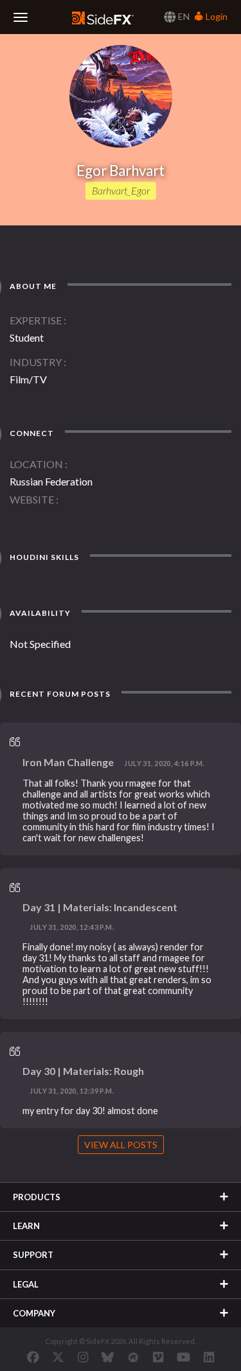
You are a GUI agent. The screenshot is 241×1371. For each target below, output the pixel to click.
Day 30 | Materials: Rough (83, 1071)
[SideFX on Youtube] (183, 1357)
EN (183, 16)
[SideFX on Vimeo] (158, 1357)
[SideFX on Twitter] (58, 1357)
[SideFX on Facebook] (33, 1357)
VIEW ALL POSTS (120, 1144)
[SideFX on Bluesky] (108, 1357)
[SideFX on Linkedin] (209, 1357)
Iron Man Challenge (68, 762)
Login (216, 16)
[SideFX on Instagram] (83, 1357)
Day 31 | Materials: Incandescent (99, 907)
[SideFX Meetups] (133, 1357)
